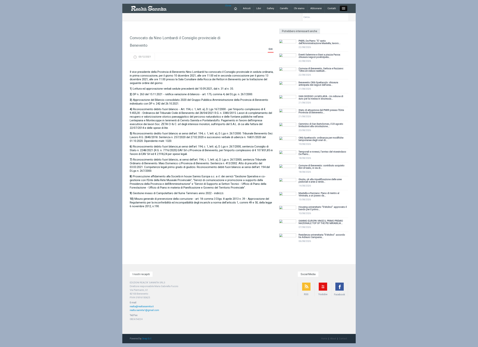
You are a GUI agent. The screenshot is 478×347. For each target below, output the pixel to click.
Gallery (270, 8)
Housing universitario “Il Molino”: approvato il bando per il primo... (323, 208)
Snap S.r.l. (147, 338)
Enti (271, 49)
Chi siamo (299, 8)
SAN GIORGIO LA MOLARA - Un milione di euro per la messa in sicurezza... (321, 97)
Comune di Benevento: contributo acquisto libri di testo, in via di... (321, 166)
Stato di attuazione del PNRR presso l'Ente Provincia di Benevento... (321, 111)
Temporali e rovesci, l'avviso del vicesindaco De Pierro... (322, 152)
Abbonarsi (316, 8)
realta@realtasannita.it (142, 306)
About (333, 338)
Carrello (284, 8)
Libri (258, 8)
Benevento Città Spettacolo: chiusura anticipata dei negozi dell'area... (318, 83)
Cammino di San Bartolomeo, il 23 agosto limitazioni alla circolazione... (321, 125)
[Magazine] (149, 8)
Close (228, 5)
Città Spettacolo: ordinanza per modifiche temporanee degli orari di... (321, 138)
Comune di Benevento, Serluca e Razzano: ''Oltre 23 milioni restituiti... (321, 69)
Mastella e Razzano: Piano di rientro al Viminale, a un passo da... (319, 194)
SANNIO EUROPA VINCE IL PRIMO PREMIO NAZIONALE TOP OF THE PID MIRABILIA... (321, 222)
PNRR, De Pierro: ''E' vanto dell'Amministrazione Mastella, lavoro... (319, 42)
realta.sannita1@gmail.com (144, 310)
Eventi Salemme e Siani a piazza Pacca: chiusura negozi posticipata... (320, 55)
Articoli (247, 8)
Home (324, 338)
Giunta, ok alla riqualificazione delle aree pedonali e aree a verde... (320, 180)
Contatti (332, 8)
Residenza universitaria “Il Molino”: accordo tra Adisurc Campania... (322, 236)
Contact (343, 338)
